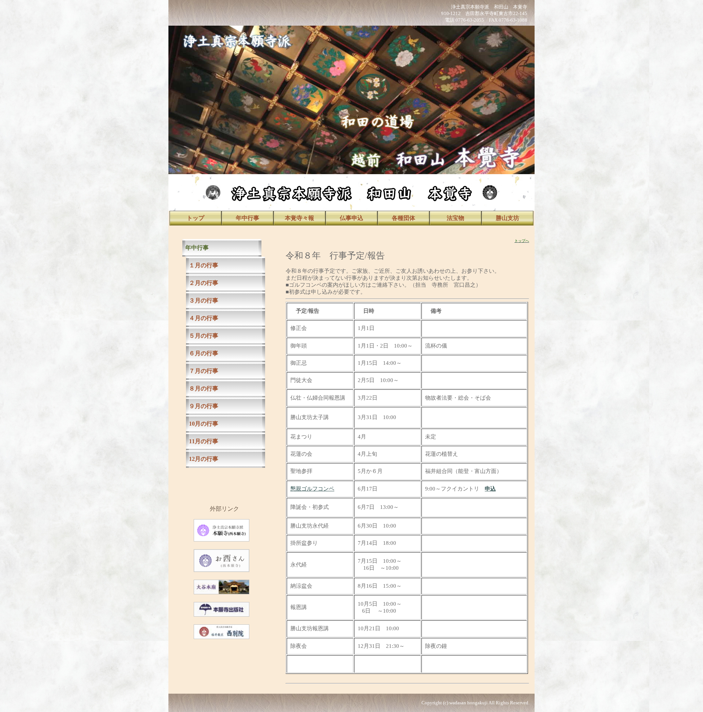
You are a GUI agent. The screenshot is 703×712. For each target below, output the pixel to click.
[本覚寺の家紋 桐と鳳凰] (213, 198)
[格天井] (351, 98)
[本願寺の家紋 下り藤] (490, 198)
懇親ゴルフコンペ (312, 489)
